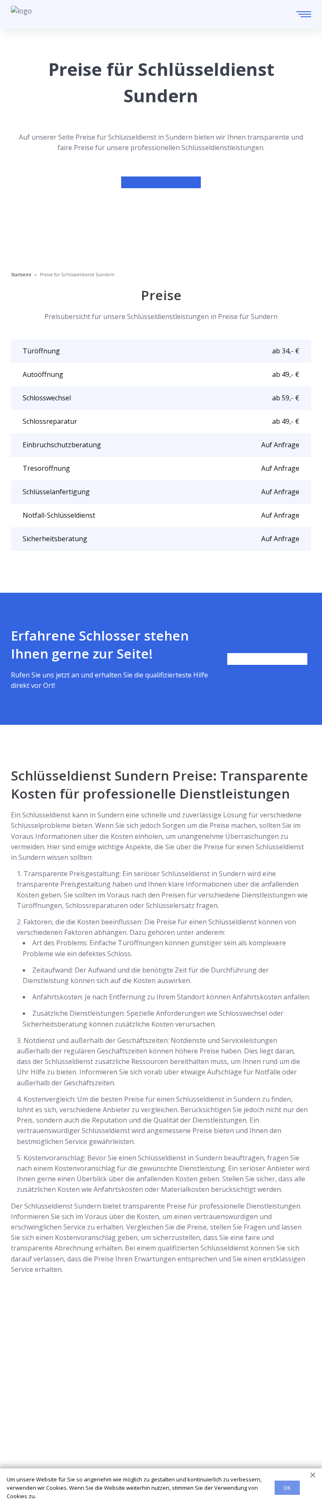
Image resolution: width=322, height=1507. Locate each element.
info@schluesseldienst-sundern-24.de (88, 1379)
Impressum (29, 1460)
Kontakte (25, 1433)
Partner (23, 1447)
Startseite (26, 1406)
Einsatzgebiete (34, 1420)
